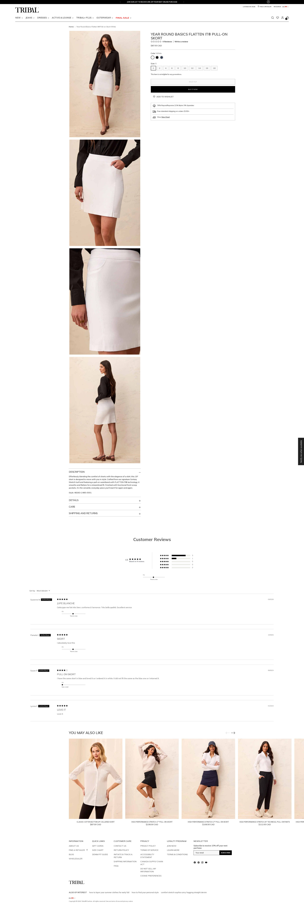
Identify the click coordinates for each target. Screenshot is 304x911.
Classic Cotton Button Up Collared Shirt (96, 822)
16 (207, 68)
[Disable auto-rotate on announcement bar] (268, 2)
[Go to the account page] (282, 17)
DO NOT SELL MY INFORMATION (148, 870)
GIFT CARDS (97, 846)
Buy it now (193, 89)
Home (71, 27)
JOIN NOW (171, 846)
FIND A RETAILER (77, 850)
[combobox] (40, 591)
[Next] (183, 2)
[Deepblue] (161, 57)
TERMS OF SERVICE (149, 850)
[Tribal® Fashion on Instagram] (202, 862)
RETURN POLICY (121, 850)
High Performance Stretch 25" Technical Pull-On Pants (265, 822)
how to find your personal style (145, 892)
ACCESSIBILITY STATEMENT (147, 855)
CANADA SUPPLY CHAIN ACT (151, 863)
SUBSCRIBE (225, 853)
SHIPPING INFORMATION (125, 861)
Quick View (95, 816)
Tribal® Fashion (86, 901)
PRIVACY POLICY (148, 846)
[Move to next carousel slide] (233, 733)
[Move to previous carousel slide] (228, 733)
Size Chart (166, 117)
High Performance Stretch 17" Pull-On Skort (151, 822)
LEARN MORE (173, 850)
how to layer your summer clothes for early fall (109, 892)
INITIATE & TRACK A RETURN (123, 855)
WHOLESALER (75, 858)
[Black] (157, 57)
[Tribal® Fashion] (27, 10)
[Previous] (120, 2)
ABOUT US (74, 846)
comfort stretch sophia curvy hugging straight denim (184, 892)
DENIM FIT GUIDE (100, 854)
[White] (152, 57)
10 (185, 68)
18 (214, 68)
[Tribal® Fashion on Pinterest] (198, 862)
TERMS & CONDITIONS (177, 854)
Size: (154, 63)
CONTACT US (120, 846)
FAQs (116, 866)
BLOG (71, 854)
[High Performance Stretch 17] (152, 779)
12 (192, 68)
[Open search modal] (272, 17)
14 (199, 68)
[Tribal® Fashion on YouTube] (206, 862)
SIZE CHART (97, 850)
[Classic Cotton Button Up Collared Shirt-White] (95, 779)
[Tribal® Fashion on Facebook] (195, 862)
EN (283, 7)
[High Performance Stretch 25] (265, 779)
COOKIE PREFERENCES (151, 876)
